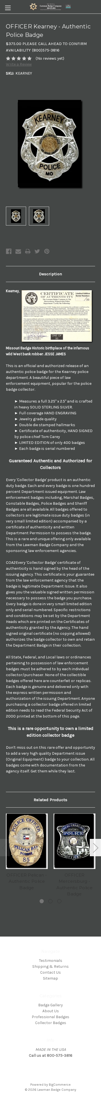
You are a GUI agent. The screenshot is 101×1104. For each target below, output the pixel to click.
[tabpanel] (27, 853)
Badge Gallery (50, 1005)
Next (95, 847)
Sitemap (50, 978)
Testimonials (50, 960)
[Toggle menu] (7, 7)
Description (50, 273)
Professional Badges (50, 1016)
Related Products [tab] (50, 799)
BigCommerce (60, 1085)
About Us (50, 1011)
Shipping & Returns (50, 966)
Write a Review (19, 64)
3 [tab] (59, 901)
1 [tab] (42, 901)
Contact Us (50, 972)
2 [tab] (50, 901)
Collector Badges (50, 1022)
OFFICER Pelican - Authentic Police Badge (26, 881)
